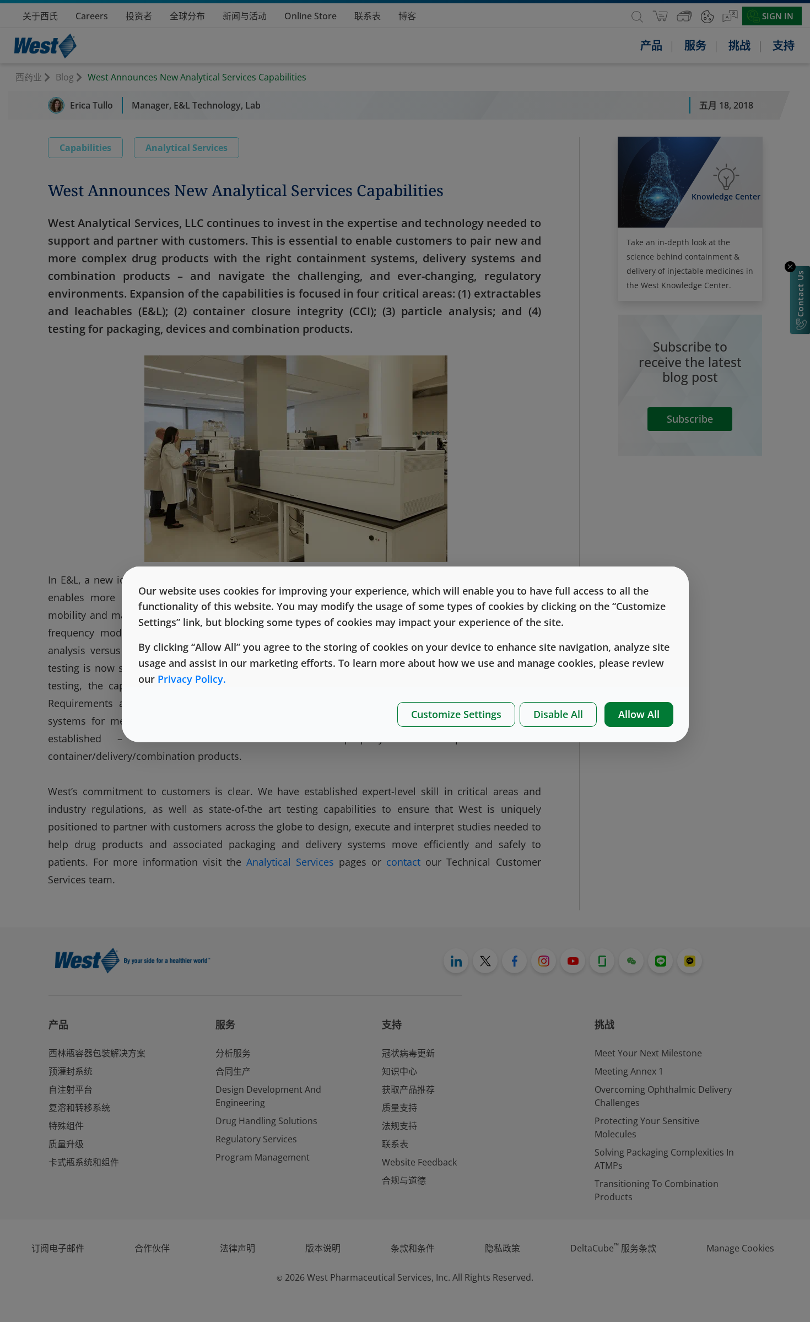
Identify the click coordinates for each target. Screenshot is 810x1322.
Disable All (558, 714)
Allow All (639, 714)
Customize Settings (456, 714)
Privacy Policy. (192, 679)
